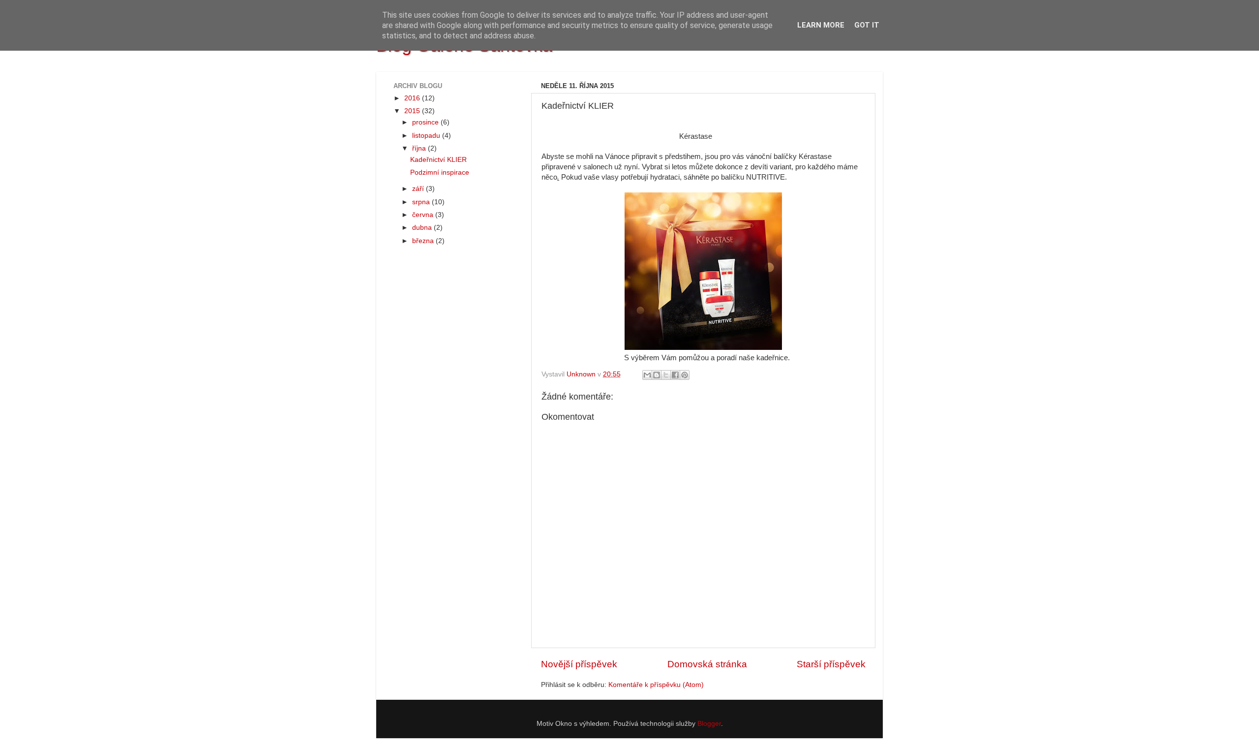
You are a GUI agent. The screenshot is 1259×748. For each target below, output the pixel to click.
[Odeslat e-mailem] (647, 375)
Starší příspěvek (831, 664)
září (419, 188)
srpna (422, 202)
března (424, 241)
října (420, 148)
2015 (413, 111)
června (423, 214)
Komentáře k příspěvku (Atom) (656, 684)
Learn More (820, 25)
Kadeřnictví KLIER (438, 159)
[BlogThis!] (656, 375)
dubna (423, 227)
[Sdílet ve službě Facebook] (675, 375)
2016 (413, 98)
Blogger (709, 723)
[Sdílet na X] (666, 375)
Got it (866, 25)
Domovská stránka (707, 664)
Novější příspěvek (579, 664)
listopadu (427, 135)
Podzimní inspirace (439, 172)
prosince (426, 122)
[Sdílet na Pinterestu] (684, 375)
